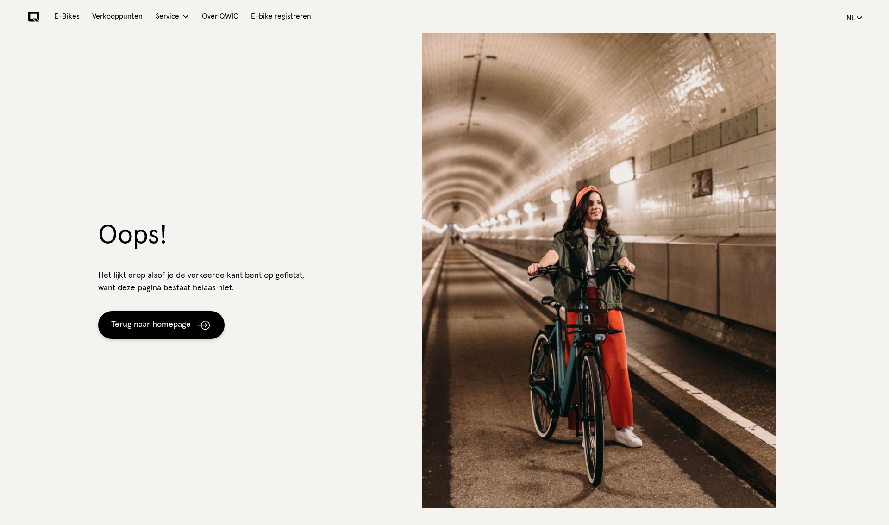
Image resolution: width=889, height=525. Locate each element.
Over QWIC (220, 16)
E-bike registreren (281, 16)
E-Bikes (67, 16)
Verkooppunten (117, 16)
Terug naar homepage (151, 324)
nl (850, 18)
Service (167, 16)
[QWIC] (33, 17)
